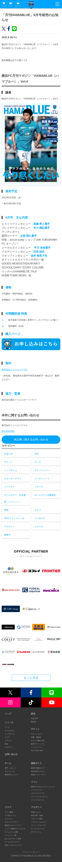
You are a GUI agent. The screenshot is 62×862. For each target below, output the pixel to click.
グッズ (37, 462)
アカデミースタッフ (38, 822)
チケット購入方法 (37, 740)
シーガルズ (39, 518)
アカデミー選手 (37, 819)
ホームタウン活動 (11, 832)
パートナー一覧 (10, 835)
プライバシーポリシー (31, 852)
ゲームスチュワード (12, 842)
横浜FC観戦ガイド (38, 768)
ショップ (3, 6)
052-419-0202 (8, 431)
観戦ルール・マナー (38, 775)
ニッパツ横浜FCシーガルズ (15, 829)
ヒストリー (9, 819)
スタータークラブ (12, 478)
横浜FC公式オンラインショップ (43, 787)
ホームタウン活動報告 (45, 495)
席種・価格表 (36, 737)
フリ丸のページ (10, 815)
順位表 (33, 722)
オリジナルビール (37, 800)
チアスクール (36, 832)
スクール (38, 526)
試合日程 (34, 718)
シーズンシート (41, 478)
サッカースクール (37, 829)
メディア (38, 487)
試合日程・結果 (37, 815)
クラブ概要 (9, 812)
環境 (6, 510)
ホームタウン (10, 731)
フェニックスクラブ (38, 825)
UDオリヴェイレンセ (14, 518)
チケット (10, 6)
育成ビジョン (36, 812)
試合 (36, 454)
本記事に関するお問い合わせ (31, 439)
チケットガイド (37, 734)
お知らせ (8, 454)
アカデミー (9, 526)
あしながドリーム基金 (13, 839)
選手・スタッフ (10, 768)
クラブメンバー (41, 470)
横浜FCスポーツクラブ (13, 825)
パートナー (9, 487)
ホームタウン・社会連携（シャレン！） (15, 498)
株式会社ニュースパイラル (14, 369)
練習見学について (11, 775)
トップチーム (10, 470)
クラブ (37, 510)
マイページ (18, 6)
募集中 (7, 535)
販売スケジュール (37, 744)
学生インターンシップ (13, 845)
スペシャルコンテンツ (39, 796)
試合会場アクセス (37, 771)
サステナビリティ (11, 822)
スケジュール (10, 771)
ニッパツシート (37, 747)
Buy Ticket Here (37, 750)
